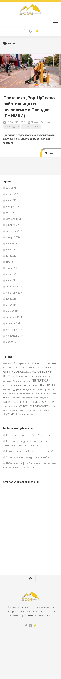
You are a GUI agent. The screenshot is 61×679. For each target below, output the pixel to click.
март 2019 (11, 212)
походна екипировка (13, 393)
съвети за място (11, 406)
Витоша (28, 364)
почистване (40, 393)
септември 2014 (14, 335)
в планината (44, 367)
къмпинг (10, 375)
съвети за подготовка (34, 406)
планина (46, 384)
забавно (27, 372)
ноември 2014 (13, 323)
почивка (28, 393)
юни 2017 (11, 256)
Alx (48, 615)
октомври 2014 (14, 329)
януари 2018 (13, 237)
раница (8, 401)
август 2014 (12, 342)
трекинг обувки (43, 410)
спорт (39, 402)
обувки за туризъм (21, 381)
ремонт (17, 402)
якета (30, 415)
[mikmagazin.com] (37, 31)
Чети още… (51, 153)
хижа (25, 414)
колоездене (41, 371)
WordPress (30, 615)
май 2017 (11, 262)
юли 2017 (11, 249)
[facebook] (24, 31)
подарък (6, 390)
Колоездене (12, 126)
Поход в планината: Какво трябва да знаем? (29, 451)
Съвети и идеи (31, 126)
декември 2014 (14, 317)
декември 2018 (14, 231)
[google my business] (30, 31)
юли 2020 (11, 200)
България (19, 363)
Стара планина (11, 367)
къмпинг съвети (28, 376)
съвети (48, 401)
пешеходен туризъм (25, 385)
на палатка (44, 376)
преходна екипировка (22, 398)
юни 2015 (11, 305)
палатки (7, 385)
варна (23, 367)
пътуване (44, 398)
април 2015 (12, 311)
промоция (35, 398)
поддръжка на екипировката (39, 389)
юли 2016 (11, 280)
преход (7, 397)
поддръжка (17, 389)
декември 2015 (14, 286)
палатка (40, 380)
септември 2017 (14, 243)
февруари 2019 (14, 219)
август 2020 (12, 194)
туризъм (12, 414)
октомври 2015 (14, 292)
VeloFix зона (8, 364)
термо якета (25, 410)
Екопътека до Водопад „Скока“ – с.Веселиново (31, 435)
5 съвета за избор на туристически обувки (29, 457)
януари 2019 (13, 225)
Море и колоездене (44, 363)
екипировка (13, 371)
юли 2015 (11, 298)
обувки (7, 381)
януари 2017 (13, 268)
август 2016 (12, 274)
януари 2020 (13, 206)
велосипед (32, 367)
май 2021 (11, 188)
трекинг (33, 410)
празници (51, 394)
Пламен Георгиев (41, 122)
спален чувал (28, 401)
